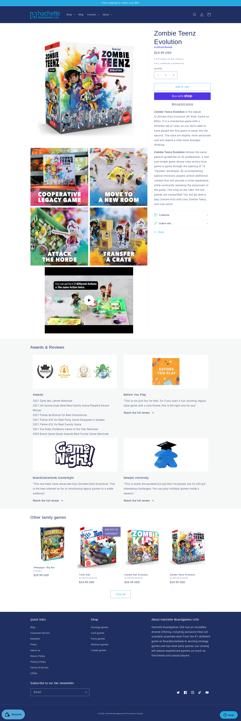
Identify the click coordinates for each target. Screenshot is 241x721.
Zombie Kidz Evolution (136, 574)
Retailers (35, 638)
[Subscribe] (85, 692)
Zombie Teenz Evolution (182, 574)
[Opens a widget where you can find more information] (229, 715)
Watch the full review (137, 412)
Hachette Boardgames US (115, 713)
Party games (98, 638)
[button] (70, 14)
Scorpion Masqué (163, 47)
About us (35, 650)
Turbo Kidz (84, 574)
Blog (32, 627)
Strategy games (99, 627)
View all (121, 594)
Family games (98, 650)
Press (33, 644)
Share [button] (161, 232)
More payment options (182, 104)
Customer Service (40, 633)
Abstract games (99, 644)
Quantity (158, 68)
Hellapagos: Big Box (44, 567)
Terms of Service (39, 667)
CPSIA (33, 673)
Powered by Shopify (135, 713)
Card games (97, 633)
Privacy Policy (38, 662)
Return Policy (37, 656)
